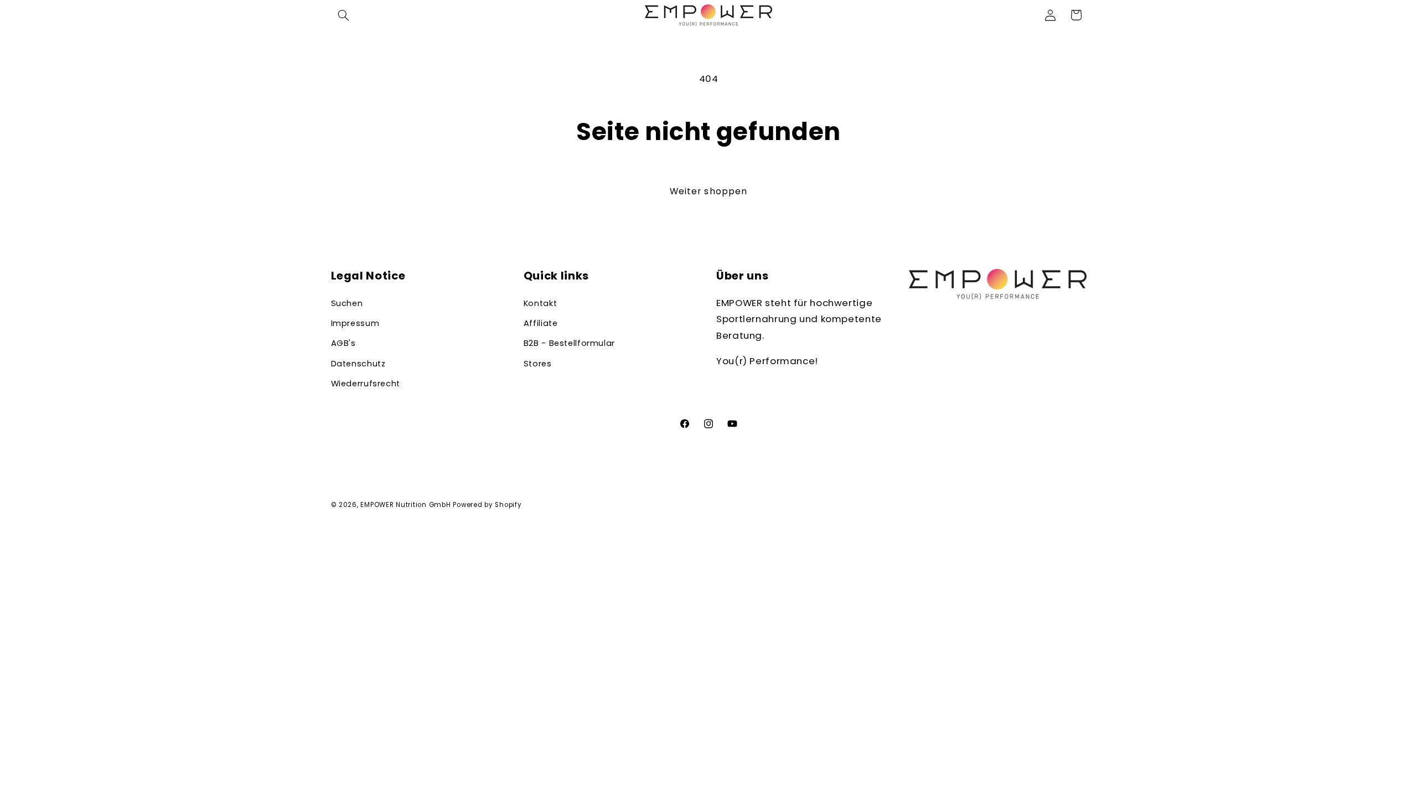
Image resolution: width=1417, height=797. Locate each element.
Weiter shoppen (708, 191)
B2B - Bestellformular (569, 343)
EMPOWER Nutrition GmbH (405, 504)
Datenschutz (358, 363)
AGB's (343, 343)
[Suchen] (343, 15)
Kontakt (540, 303)
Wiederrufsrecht (365, 383)
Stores (538, 363)
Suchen (347, 303)
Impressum (355, 323)
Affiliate (541, 323)
